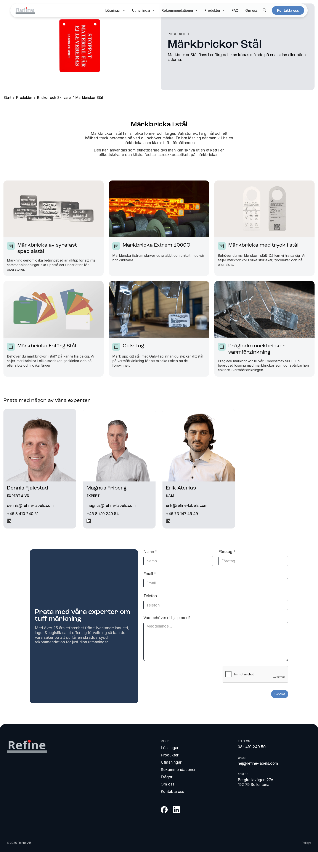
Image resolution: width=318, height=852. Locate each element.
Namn (150, 551)
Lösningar (169, 747)
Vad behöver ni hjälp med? (167, 617)
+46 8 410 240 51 (22, 513)
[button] (115, 10)
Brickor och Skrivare (54, 97)
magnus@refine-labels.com (111, 505)
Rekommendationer (178, 769)
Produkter (24, 97)
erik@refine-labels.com (186, 505)
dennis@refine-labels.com (30, 505)
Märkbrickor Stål (89, 97)
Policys (306, 842)
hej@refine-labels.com (258, 763)
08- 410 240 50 (252, 747)
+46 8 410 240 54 (103, 513)
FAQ (235, 10)
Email (149, 573)
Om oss (251, 10)
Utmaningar (171, 762)
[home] (25, 10)
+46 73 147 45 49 (182, 513)
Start (7, 97)
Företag (227, 551)
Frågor (166, 777)
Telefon (150, 595)
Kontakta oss (172, 791)
